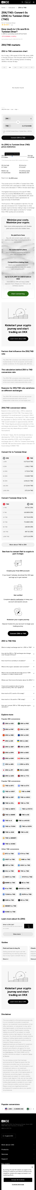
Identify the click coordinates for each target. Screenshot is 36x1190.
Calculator (11, 7)
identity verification (17, 599)
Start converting (18, 294)
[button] (22, 2)
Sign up (27, 2)
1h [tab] (4, 67)
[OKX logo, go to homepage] (5, 2)
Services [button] (4, 1154)
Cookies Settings (18, 1184)
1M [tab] (21, 67)
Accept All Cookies (17, 1179)
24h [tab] (10, 67)
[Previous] (2, 1109)
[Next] (33, 1109)
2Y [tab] (31, 67)
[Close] (32, 1167)
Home (3, 7)
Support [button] (4, 1159)
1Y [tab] (26, 67)
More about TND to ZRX (18, 544)
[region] (18, 1177)
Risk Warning (9, 1052)
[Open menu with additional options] (34, 2)
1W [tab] (15, 67)
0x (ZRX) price (13, 178)
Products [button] (4, 1149)
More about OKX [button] (7, 1145)
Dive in (5, 959)
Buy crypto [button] (5, 1164)
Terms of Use (27, 1050)
